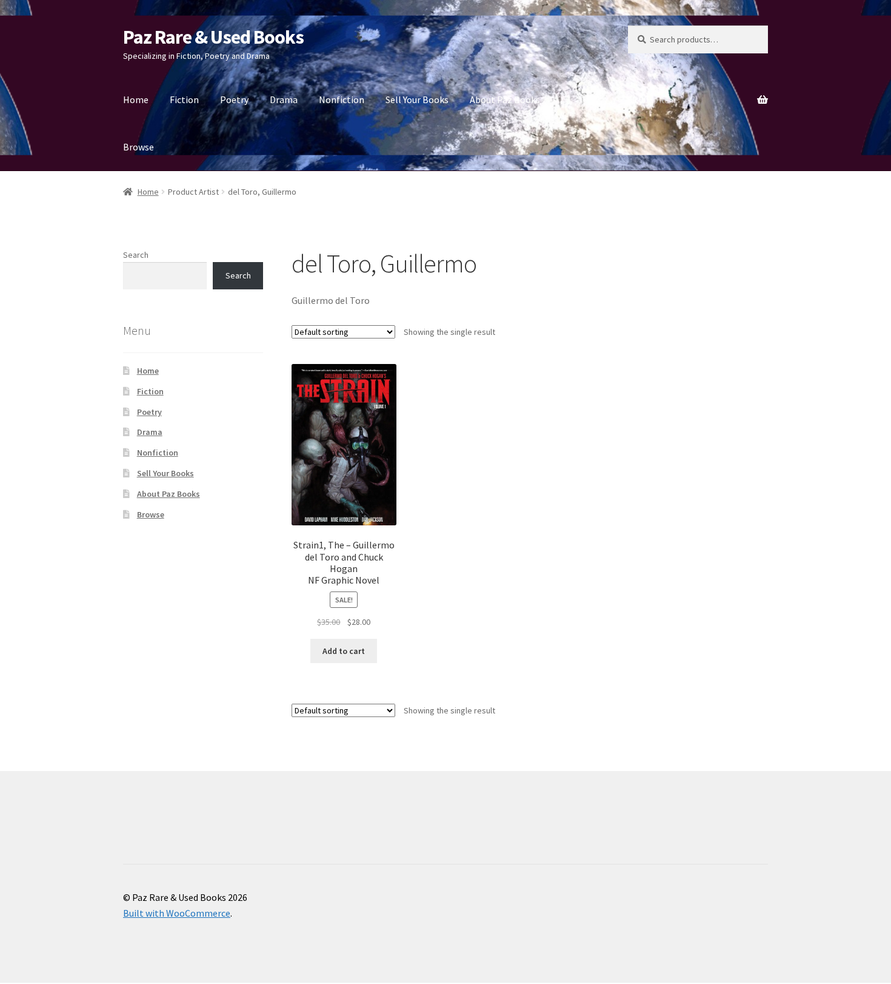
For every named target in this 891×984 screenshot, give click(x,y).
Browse (138, 147)
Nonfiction (341, 99)
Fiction (184, 99)
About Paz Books (505, 99)
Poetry (234, 99)
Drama (284, 99)
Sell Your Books (417, 99)
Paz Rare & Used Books (213, 37)
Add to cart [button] (343, 650)
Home (135, 99)
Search (135, 254)
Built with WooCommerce (176, 913)
